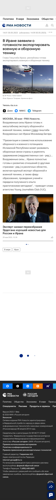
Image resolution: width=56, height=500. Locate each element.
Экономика (31, 402)
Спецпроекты (9, 406)
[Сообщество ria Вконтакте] (28, 386)
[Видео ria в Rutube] (48, 386)
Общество (19, 402)
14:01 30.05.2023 (10, 33)
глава (34, 130)
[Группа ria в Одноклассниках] (38, 386)
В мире (7, 249)
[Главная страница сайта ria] (16, 25)
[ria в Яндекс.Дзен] (18, 386)
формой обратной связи (28, 465)
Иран (16, 249)
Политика (7, 402)
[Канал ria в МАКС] (8, 386)
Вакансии (7, 417)
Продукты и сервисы (40, 406)
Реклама (23, 406)
